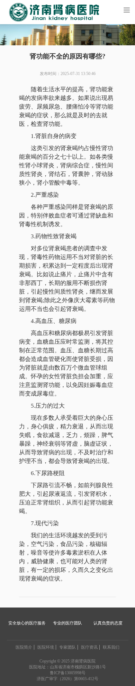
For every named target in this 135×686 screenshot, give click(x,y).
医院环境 (45, 647)
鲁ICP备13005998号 (68, 672)
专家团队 (67, 647)
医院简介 (24, 647)
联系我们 (111, 647)
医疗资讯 (89, 647)
